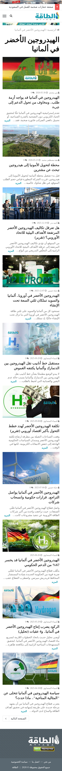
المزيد (7, 120)
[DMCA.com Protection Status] (44, 749)
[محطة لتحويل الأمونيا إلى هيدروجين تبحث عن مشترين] (31, 141)
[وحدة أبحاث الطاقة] (31, 23)
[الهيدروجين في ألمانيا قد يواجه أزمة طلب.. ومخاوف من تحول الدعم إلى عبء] (31, 73)
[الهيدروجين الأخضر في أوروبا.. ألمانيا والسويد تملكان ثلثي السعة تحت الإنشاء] (31, 271)
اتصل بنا (35, 761)
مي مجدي (53, 92)
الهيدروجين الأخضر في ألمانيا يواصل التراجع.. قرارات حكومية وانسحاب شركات (33, 497)
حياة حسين (53, 290)
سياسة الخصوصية (19, 761)
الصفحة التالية (18, 718)
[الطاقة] (47, 16)
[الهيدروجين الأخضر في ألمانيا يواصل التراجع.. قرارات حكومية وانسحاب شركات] (31, 468)
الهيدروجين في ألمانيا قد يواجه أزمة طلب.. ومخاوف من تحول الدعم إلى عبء (33, 102)
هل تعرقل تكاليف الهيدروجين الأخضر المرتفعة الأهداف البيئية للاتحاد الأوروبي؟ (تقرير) (33, 232)
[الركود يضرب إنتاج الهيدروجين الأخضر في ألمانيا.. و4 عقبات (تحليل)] (31, 602)
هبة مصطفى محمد (50, 160)
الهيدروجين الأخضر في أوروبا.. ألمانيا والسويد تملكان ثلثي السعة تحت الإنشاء (33, 300)
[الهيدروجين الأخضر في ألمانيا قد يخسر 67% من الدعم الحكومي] (31, 536)
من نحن (47, 761)
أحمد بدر (54, 223)
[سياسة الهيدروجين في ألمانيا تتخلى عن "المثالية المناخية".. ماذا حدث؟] (31, 669)
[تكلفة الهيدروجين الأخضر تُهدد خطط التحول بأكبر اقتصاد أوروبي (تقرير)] (31, 402)
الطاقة (15, 767)
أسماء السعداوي (50, 358)
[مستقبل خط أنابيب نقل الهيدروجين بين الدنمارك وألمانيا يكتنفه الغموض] (31, 339)
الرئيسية (52, 29)
